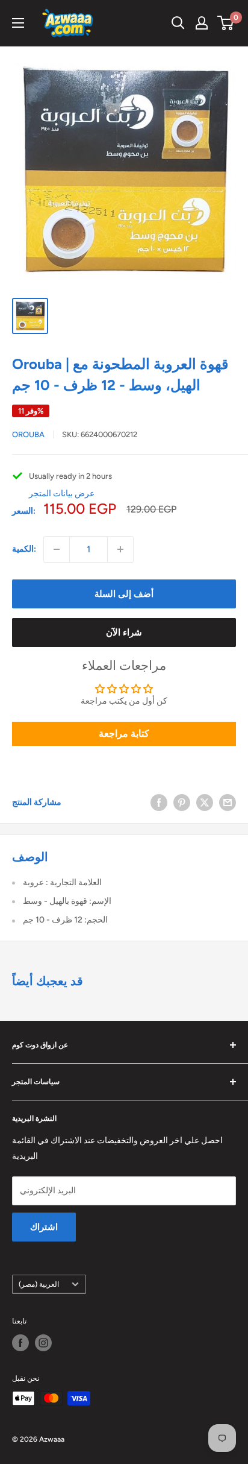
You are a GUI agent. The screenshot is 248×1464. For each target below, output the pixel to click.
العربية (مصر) (39, 1284)
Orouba (28, 434)
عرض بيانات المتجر (62, 493)
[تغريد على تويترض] (204, 802)
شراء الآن (124, 632)
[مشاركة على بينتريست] (181, 802)
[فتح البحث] (178, 23)
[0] (226, 23)
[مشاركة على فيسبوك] (158, 802)
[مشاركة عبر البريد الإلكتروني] (227, 802)
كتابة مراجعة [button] (124, 733)
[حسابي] (202, 23)
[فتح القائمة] (18, 23)
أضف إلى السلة (124, 593)
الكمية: (24, 549)
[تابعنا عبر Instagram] (43, 1342)
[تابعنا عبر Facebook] (20, 1342)
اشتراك (44, 1227)
